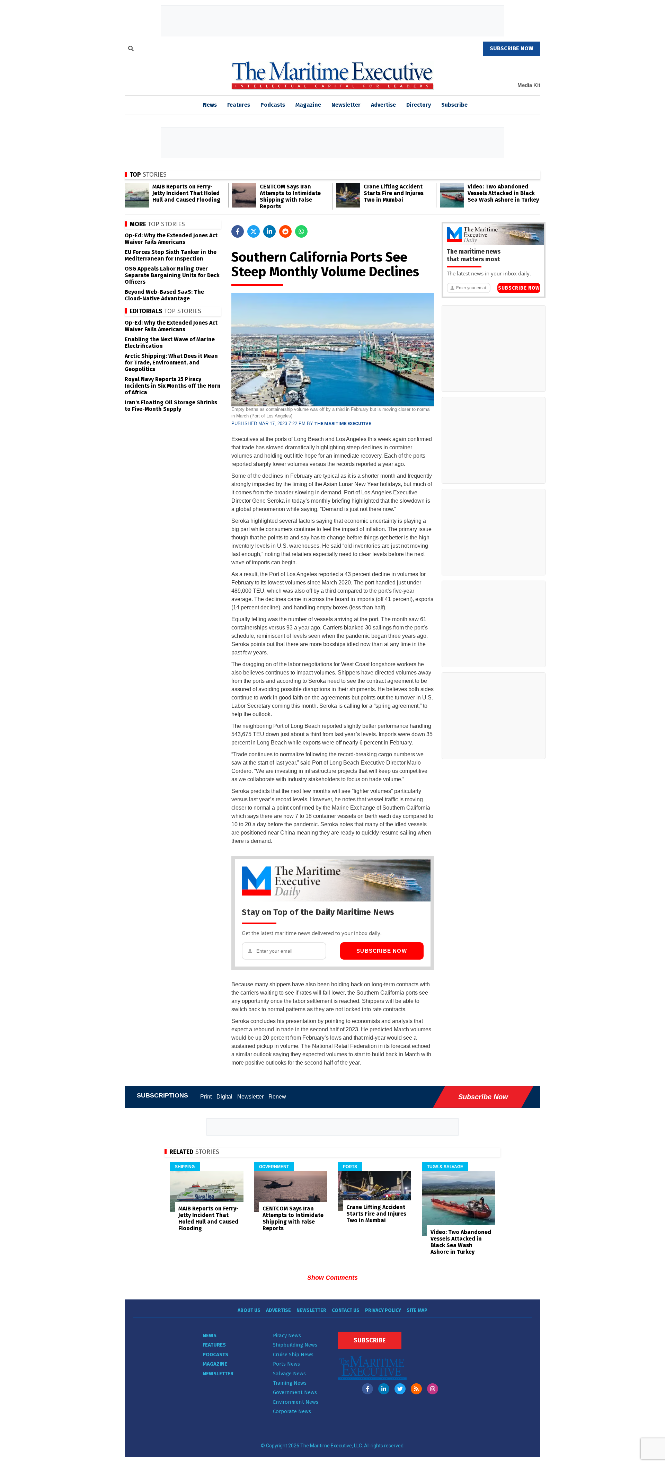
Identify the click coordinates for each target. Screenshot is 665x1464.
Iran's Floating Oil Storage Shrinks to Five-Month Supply (171, 405)
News (209, 1335)
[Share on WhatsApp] (301, 231)
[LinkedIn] (383, 1388)
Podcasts (272, 105)
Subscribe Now (381, 951)
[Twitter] (400, 1388)
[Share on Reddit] (285, 231)
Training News (290, 1383)
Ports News (286, 1364)
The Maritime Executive (342, 423)
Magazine (308, 105)
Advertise (383, 105)
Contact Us (346, 1310)
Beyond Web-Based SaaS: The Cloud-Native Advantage (164, 295)
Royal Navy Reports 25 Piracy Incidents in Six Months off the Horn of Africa (173, 386)
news (210, 105)
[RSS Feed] (416, 1388)
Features (238, 105)
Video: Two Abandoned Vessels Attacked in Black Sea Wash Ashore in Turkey (503, 193)
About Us (249, 1310)
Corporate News (292, 1411)
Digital (224, 1097)
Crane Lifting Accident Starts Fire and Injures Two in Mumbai (394, 193)
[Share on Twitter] (253, 231)
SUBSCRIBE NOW (511, 48)
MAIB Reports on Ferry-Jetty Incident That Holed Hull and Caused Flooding (186, 193)
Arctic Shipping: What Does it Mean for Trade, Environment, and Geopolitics (171, 362)
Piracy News (287, 1335)
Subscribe (454, 105)
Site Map (417, 1310)
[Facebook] (367, 1388)
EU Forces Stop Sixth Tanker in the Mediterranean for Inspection (170, 255)
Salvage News (289, 1373)
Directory (418, 105)
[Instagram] (432, 1388)
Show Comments (332, 1277)
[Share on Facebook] (237, 231)
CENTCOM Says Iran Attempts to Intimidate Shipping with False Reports (290, 196)
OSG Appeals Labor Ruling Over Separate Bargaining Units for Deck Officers (172, 275)
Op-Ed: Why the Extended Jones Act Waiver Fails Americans (171, 238)
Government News (295, 1392)
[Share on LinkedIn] (269, 231)
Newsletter (346, 105)
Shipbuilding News (295, 1345)
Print (206, 1097)
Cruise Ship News (293, 1354)
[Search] (131, 49)
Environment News (295, 1402)
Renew (277, 1097)
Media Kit (528, 85)
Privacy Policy (383, 1310)
